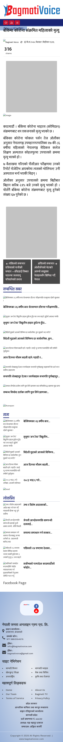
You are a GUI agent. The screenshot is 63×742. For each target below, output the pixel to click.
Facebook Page (14, 583)
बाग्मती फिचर (11, 668)
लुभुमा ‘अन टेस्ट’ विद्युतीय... (36, 437)
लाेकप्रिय (9, 498)
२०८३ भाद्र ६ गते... (32, 480)
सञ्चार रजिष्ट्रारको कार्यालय (31, 711)
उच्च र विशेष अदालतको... (35, 505)
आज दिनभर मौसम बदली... (36, 465)
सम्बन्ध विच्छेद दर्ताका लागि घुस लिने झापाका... (26, 392)
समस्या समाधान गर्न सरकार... (37, 533)
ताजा (6, 414)
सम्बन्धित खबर (12, 289)
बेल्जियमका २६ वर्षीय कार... (36, 421)
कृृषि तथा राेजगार (42, 677)
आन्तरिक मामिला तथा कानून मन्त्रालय (31, 707)
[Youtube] (36, 611)
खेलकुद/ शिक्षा (12, 672)
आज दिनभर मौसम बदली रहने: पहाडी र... (22, 358)
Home (9, 690)
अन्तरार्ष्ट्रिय (10, 677)
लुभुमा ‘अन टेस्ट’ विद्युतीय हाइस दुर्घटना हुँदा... (24, 323)
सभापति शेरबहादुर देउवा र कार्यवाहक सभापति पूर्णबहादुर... (31, 377)
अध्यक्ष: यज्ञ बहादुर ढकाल (31, 723)
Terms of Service (15, 698)
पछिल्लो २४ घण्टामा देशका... (37, 548)
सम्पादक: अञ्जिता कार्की (31, 727)
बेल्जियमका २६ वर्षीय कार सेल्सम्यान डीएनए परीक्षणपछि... (31, 307)
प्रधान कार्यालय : (13, 629)
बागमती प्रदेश (31, 715)
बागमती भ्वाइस (41, 668)
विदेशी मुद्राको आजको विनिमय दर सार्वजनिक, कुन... (28, 339)
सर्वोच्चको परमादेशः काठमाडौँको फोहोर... (39, 566)
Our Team (11, 694)
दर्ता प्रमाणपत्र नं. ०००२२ (31, 719)
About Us (40, 690)
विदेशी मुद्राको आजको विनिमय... (39, 452)
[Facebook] (36, 606)
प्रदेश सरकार (31, 704)
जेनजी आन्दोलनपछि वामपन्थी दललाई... (37, 522)
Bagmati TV (41, 694)
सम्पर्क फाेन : (12, 636)
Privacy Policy (42, 698)
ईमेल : (10, 644)
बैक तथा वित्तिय (41, 672)
